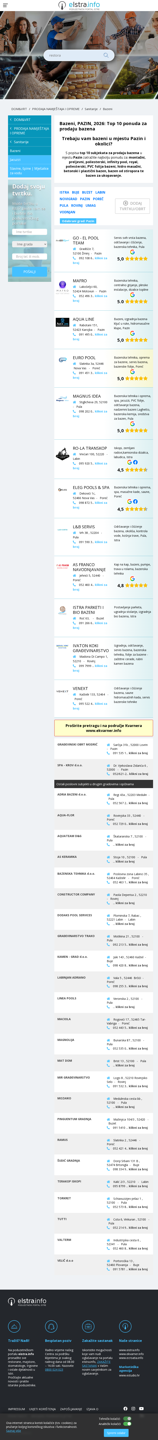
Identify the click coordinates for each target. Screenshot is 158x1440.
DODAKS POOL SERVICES (74, 915)
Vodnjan (67, 212)
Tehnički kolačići (109, 1419)
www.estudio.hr (129, 1375)
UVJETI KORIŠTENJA (42, 1409)
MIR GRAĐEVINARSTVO (73, 1077)
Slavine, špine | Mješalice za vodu (29, 170)
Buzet (87, 192)
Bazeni (107, 109)
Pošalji (29, 271)
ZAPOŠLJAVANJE (71, 1409)
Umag (91, 205)
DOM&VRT (19, 109)
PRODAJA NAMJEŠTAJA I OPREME (56, 109)
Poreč (98, 199)
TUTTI (61, 1219)
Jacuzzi (15, 159)
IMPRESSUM (16, 1409)
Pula (64, 205)
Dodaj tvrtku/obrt (133, 206)
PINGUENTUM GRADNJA (74, 1119)
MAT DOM (64, 1061)
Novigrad (68, 199)
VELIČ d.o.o (65, 1260)
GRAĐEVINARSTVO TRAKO (76, 936)
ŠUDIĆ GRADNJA (68, 1160)
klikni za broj (138, 753)
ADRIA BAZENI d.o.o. (71, 794)
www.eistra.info (129, 1350)
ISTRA (64, 192)
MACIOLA (64, 1019)
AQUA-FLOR (65, 815)
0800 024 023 (54, 1369)
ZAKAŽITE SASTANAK (96, 1364)
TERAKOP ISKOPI (69, 1181)
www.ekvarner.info (131, 1354)
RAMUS (62, 1140)
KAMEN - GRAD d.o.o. (72, 957)
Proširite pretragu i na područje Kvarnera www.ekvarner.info (103, 728)
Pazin (85, 199)
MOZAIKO (64, 1098)
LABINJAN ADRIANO (71, 977)
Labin (100, 192)
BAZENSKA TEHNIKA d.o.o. (76, 874)
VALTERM (64, 1240)
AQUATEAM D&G (69, 836)
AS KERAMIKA (67, 857)
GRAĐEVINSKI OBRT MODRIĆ (77, 744)
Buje (75, 192)
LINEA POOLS (66, 998)
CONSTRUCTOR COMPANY (76, 894)
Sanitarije (91, 109)
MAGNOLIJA (65, 1040)
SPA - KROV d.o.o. (69, 765)
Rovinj (77, 205)
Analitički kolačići (110, 1424)
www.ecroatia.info (131, 1358)
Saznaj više (13, 1431)
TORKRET (64, 1198)
